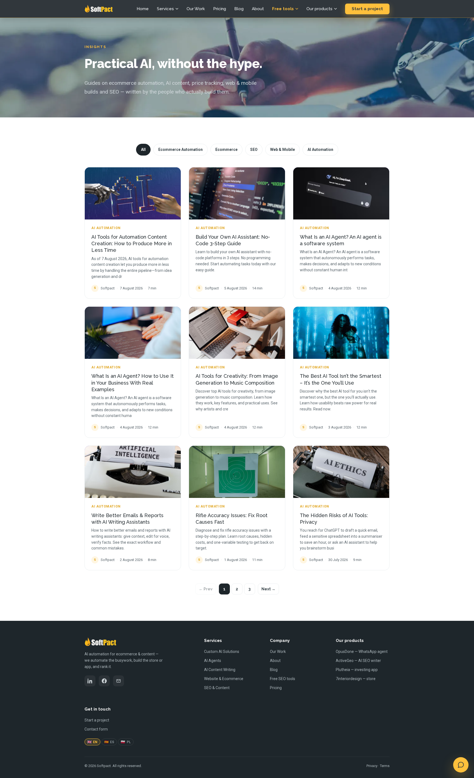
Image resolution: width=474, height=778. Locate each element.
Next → (268, 589)
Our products (319, 8)
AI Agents (212, 660)
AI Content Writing (219, 669)
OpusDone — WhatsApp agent (362, 651)
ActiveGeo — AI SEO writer (358, 660)
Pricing (219, 8)
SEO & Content (217, 688)
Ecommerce (226, 149)
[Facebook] (104, 680)
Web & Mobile (282, 149)
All (143, 149)
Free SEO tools (282, 678)
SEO (254, 149)
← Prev (206, 589)
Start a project (367, 8)
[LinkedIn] (89, 680)
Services (165, 8)
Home (143, 8)
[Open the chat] (461, 765)
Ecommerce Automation (180, 149)
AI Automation (320, 149)
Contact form (96, 729)
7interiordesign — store (356, 678)
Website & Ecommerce (223, 678)
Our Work (196, 8)
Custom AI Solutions (221, 651)
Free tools (283, 8)
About (258, 8)
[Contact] (118, 680)
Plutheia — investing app (357, 669)
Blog (239, 8)
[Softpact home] (98, 9)
